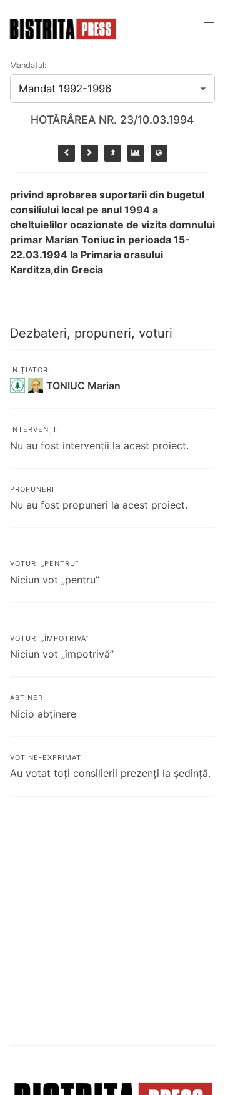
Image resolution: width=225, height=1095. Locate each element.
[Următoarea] (89, 153)
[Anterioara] (66, 153)
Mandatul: (28, 65)
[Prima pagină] (159, 153)
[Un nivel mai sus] (112, 153)
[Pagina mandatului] (136, 153)
